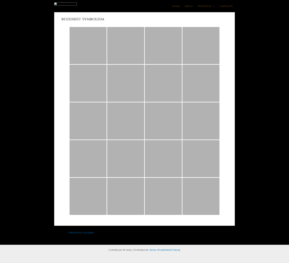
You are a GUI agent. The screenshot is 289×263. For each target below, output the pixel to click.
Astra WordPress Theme (164, 250)
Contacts (225, 6)
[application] (212, 6)
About (189, 6)
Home (176, 6)
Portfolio (204, 6)
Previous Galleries (80, 232)
